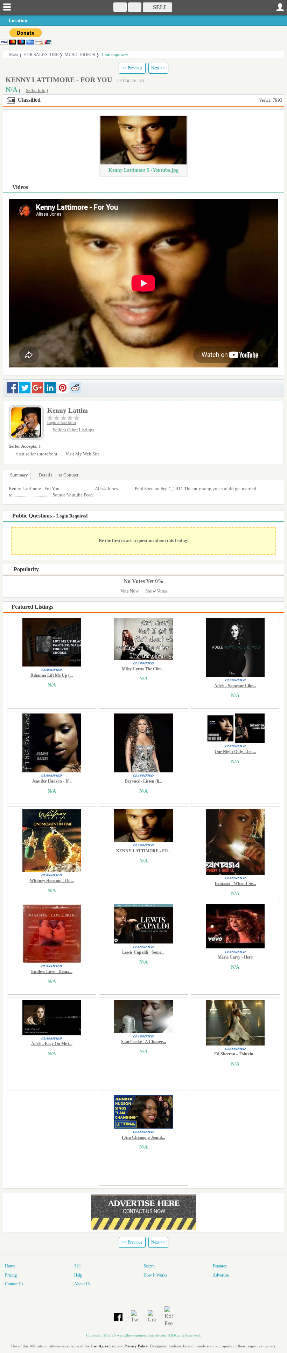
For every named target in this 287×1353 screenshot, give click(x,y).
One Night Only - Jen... (235, 751)
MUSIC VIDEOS (80, 54)
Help (78, 1275)
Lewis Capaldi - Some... (143, 952)
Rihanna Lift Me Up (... (51, 675)
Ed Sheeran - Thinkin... (235, 1053)
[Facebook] (118, 1316)
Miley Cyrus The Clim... (143, 669)
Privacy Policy (136, 1346)
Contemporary (115, 54)
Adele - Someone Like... (235, 685)
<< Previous (132, 68)
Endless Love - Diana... (51, 971)
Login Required (72, 516)
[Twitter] (135, 1316)
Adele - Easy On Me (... (51, 1043)
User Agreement (104, 1346)
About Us (82, 1283)
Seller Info (36, 90)
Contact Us (14, 1283)
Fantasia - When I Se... (235, 883)
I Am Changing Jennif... (143, 1137)
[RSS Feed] (168, 1316)
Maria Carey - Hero (235, 957)
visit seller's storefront (36, 454)
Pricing (11, 1275)
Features (220, 1266)
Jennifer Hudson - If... (52, 781)
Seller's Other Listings (73, 429)
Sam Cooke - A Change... (143, 1041)
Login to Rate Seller (61, 423)
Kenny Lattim (67, 410)
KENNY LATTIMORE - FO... (143, 850)
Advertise (221, 1275)
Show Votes (156, 591)
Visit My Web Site (82, 454)
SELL (160, 7)
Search (149, 1266)
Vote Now (129, 591)
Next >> (158, 68)
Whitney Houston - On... (52, 880)
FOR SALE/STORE (41, 54)
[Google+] (152, 1316)
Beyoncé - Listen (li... (143, 781)
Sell (77, 1266)
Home (10, 1266)
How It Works (155, 1275)
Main (13, 54)
